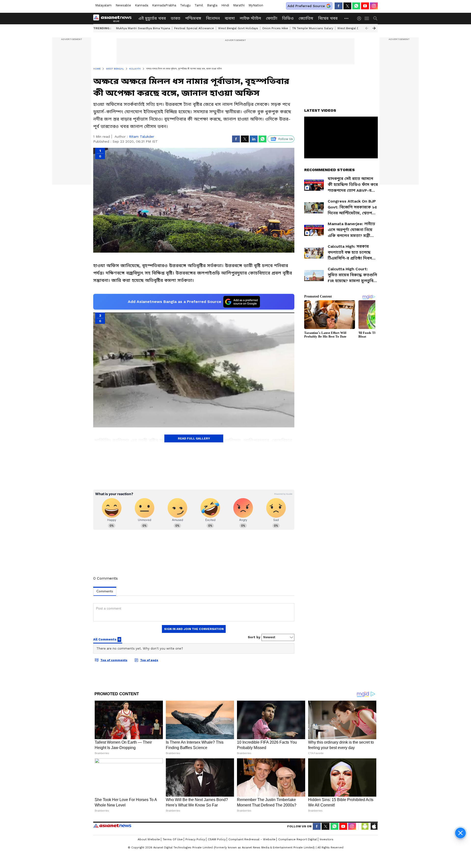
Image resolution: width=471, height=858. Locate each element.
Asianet (112, 826)
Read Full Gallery (194, 438)
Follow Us (285, 139)
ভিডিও (288, 18)
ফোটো (271, 18)
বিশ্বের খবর (328, 18)
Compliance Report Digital (297, 839)
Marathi (239, 5)
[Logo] (114, 18)
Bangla (212, 5)
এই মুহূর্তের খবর (152, 18)
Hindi (225, 5)
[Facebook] (338, 5)
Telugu (185, 5)
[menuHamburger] (367, 18)
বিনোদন (213, 18)
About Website (149, 839)
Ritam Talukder (141, 136)
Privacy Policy (195, 839)
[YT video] (365, 5)
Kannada (141, 5)
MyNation (256, 5)
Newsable (123, 5)
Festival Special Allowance (194, 28)
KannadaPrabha (164, 5)
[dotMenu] (346, 18)
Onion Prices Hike (275, 28)
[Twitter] (347, 5)
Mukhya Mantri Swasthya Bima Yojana (143, 28)
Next (374, 28)
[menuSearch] (375, 18)
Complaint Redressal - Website (251, 839)
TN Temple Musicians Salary (312, 28)
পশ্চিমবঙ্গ (193, 18)
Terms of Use (173, 839)
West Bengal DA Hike (352, 28)
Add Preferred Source (306, 6)
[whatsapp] (356, 5)
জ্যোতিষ (306, 18)
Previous (366, 28)
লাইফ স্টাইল (250, 18)
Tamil (199, 5)
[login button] (360, 18)
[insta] (374, 5)
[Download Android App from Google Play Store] (365, 826)
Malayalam (103, 5)
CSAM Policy (217, 839)
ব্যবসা (230, 18)
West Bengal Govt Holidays (238, 28)
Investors (326, 839)
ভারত (175, 18)
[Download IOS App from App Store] (374, 826)
